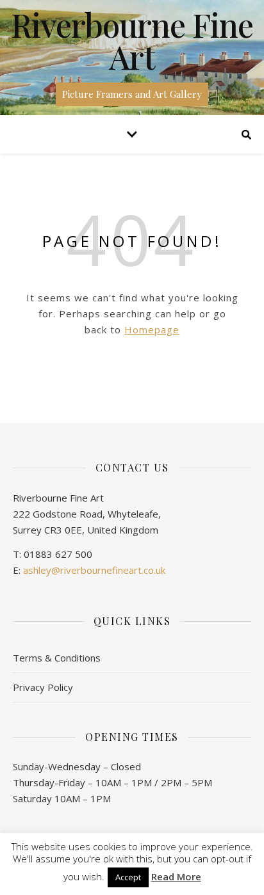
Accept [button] (128, 877)
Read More (176, 876)
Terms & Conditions (57, 657)
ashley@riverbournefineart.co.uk (94, 570)
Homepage (151, 329)
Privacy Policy (43, 687)
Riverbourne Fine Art (132, 41)
